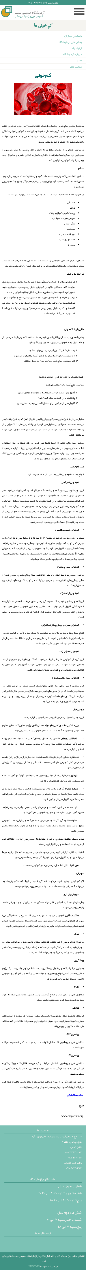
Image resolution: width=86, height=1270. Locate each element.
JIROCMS (34, 1266)
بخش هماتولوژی (75, 1094)
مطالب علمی (75, 67)
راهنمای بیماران (73, 36)
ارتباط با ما (76, 48)
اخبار (79, 60)
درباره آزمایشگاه (72, 54)
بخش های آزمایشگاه (70, 42)
